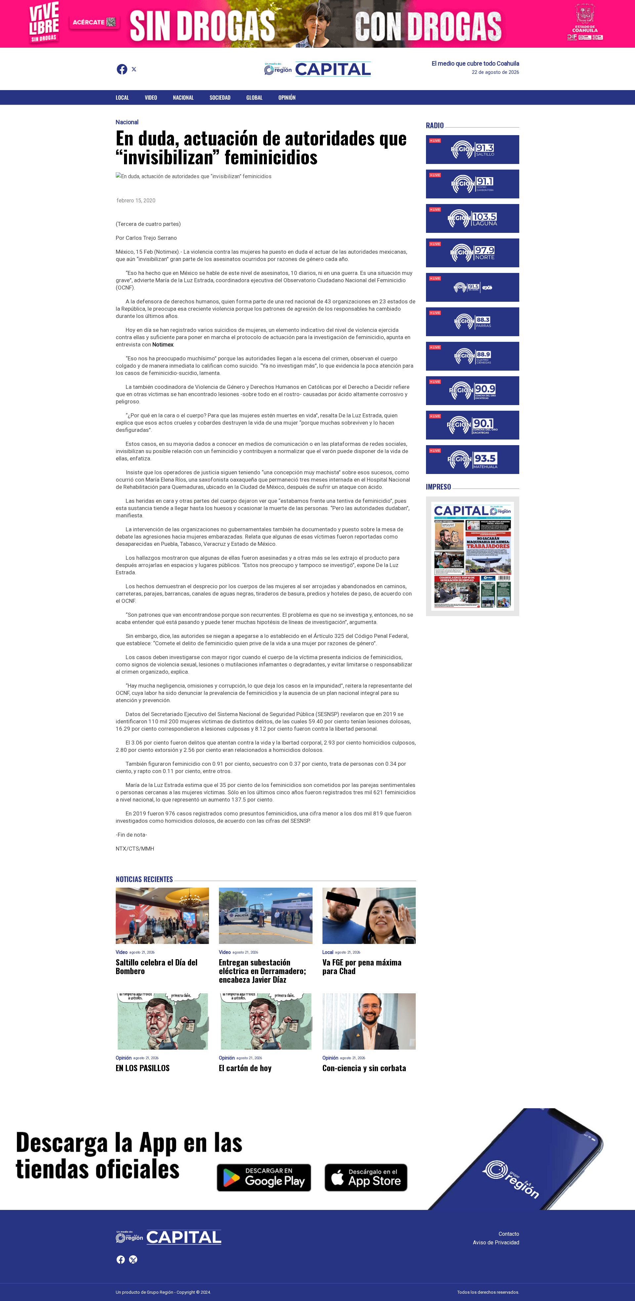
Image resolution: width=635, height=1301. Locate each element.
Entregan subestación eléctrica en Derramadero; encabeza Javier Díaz (262, 970)
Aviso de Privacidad (496, 1242)
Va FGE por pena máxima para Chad (362, 966)
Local (122, 97)
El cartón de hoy (245, 1067)
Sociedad (220, 97)
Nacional (183, 97)
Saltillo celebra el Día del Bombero (156, 966)
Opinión (287, 97)
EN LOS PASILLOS (143, 1067)
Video (151, 97)
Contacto (509, 1234)
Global (254, 97)
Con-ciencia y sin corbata (364, 1067)
